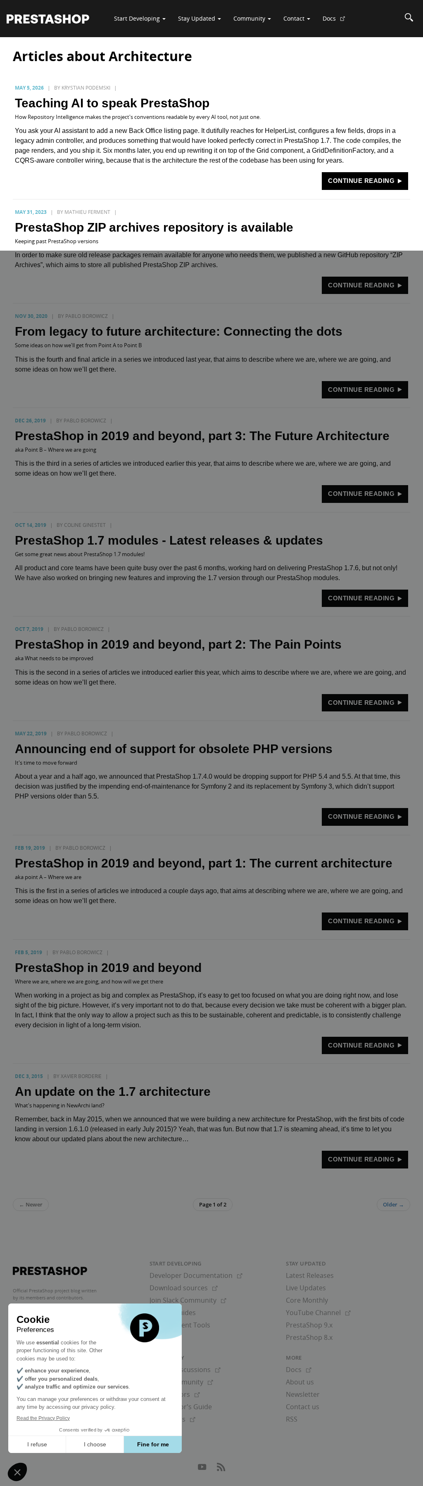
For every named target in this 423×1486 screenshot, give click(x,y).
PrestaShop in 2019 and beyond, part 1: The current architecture (203, 863)
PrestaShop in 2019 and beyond (108, 967)
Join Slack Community (188, 1300)
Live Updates (306, 1287)
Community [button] (250, 18)
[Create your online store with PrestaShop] (50, 1271)
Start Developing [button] (138, 18)
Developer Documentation (196, 1275)
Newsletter (303, 1394)
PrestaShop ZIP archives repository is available (154, 227)
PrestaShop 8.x (309, 1337)
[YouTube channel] (202, 1469)
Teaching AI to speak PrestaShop (112, 103)
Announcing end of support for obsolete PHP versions (174, 749)
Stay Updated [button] (197, 18)
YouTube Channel (318, 1312)
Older (393, 1204)
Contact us (302, 1406)
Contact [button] (294, 18)
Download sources (184, 1287)
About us (300, 1381)
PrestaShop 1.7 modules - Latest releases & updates (169, 540)
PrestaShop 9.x (309, 1325)
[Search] (409, 18)
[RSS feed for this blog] (221, 1469)
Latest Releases (310, 1275)
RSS (291, 1419)
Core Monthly (307, 1300)
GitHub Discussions (185, 1369)
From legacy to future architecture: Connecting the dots (178, 331)
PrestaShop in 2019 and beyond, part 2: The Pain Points (178, 644)
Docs (337, 21)
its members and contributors (51, 1297)
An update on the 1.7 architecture (113, 1091)
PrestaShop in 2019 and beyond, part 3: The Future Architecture (202, 436)
